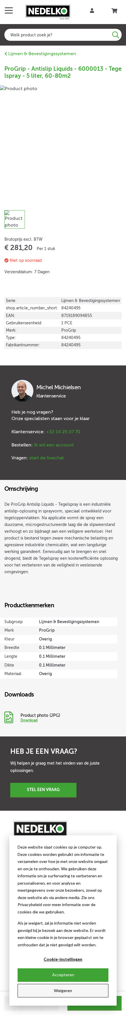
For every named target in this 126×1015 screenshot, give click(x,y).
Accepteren (63, 974)
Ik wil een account (54, 445)
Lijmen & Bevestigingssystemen (41, 53)
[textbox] (63, 35)
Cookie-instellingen (63, 959)
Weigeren (63, 990)
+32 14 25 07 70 (63, 431)
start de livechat (46, 458)
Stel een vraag (43, 789)
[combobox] (63, 35)
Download (29, 720)
